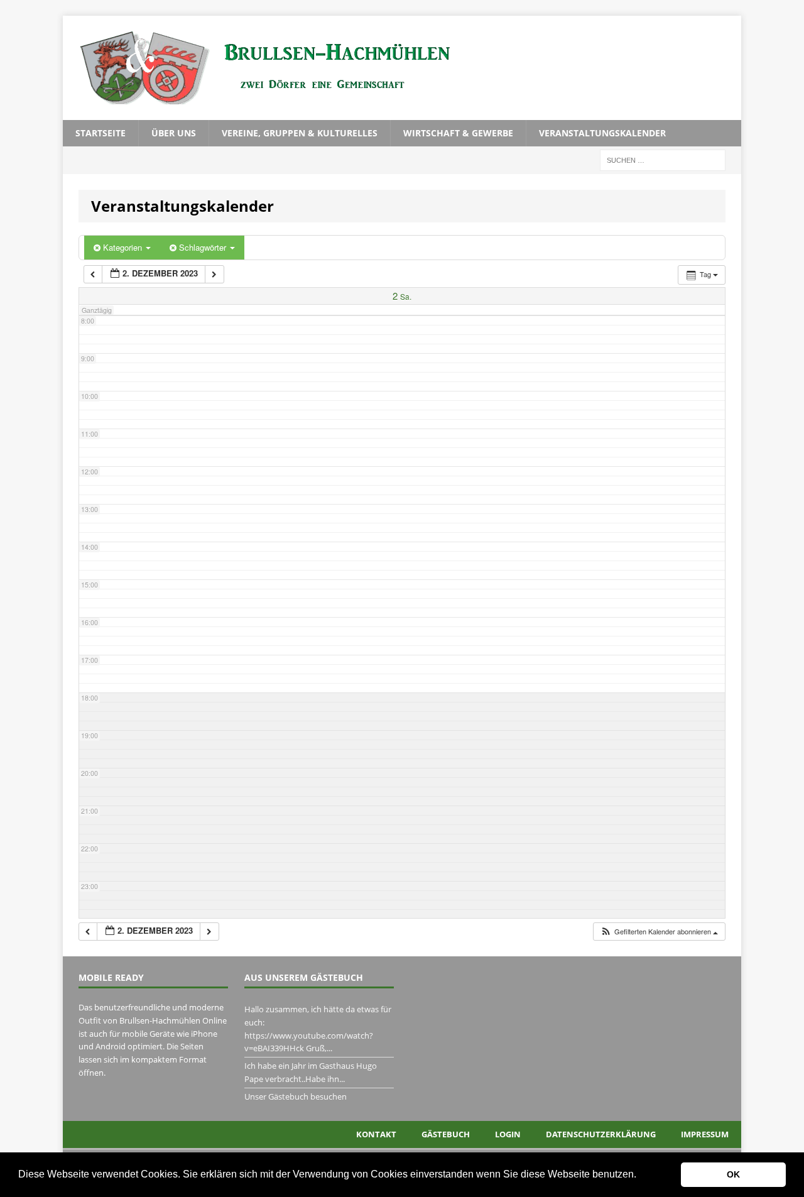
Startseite (100, 133)
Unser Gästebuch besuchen (295, 1096)
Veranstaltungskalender (602, 133)
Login (508, 1134)
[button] (641, 1176)
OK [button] (733, 1174)
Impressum (705, 1134)
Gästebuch (445, 1134)
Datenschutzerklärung (601, 1134)
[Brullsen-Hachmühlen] (402, 68)
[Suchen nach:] (662, 159)
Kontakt (376, 1134)
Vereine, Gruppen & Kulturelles (300, 133)
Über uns (173, 133)
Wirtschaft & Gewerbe (458, 133)
